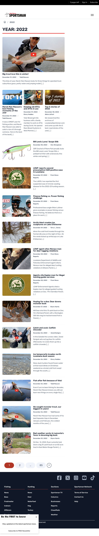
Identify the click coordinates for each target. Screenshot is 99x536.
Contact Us (78, 497)
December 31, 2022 (9, 77)
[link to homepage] (15, 15)
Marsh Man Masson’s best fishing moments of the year (12, 110)
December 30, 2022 (52, 112)
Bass (6, 497)
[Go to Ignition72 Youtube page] (84, 477)
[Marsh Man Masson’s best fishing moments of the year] (12, 97)
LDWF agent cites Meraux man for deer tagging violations (47, 250)
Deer (30, 497)
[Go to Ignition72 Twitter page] (68, 477)
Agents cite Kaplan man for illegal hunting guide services (48, 276)
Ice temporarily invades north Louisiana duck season (47, 355)
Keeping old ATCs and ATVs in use (32, 108)
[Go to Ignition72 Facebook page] (59, 477)
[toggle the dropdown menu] (92, 15)
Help (76, 501)
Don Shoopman (56, 145)
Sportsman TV (56, 493)
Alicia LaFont (49, 114)
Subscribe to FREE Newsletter (19, 531)
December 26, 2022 (40, 333)
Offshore (7, 510)
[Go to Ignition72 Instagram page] (76, 477)
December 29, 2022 (40, 175)
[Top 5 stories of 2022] (55, 97)
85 (41, 465)
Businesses (55, 501)
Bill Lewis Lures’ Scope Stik (45, 142)
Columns (54, 497)
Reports (54, 506)
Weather (54, 515)
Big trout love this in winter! (15, 74)
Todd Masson (24, 77)
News (6, 493)
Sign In (84, 2)
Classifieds (55, 510)
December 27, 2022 (40, 307)
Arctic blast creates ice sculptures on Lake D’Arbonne (47, 224)
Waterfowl (32, 501)
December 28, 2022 (40, 254)
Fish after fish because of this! (47, 381)
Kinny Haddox (28, 114)
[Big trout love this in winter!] (33, 54)
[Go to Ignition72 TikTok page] (93, 477)
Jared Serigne (56, 333)
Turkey (30, 510)
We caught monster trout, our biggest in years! (47, 408)
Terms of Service (81, 493)
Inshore (7, 506)
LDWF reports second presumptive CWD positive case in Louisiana (48, 170)
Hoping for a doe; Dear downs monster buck (47, 303)
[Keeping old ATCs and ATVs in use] (33, 97)
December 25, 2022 (40, 438)
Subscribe (94, 2)
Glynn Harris (54, 307)
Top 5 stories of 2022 (52, 108)
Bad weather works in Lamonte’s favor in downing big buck (48, 434)
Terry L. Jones (55, 227)
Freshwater (9, 501)
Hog (29, 506)
